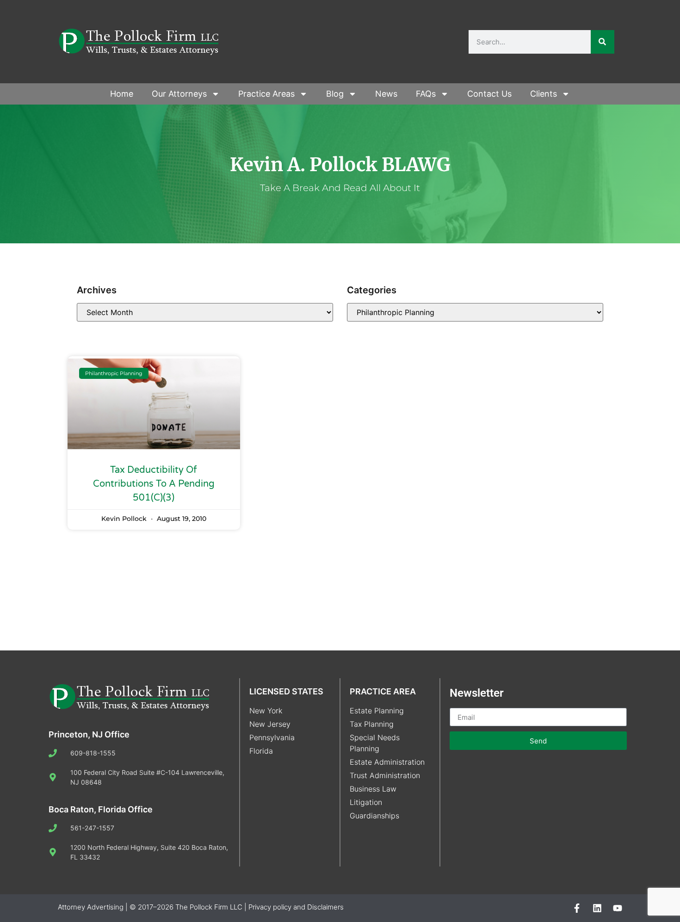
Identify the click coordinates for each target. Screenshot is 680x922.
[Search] (602, 42)
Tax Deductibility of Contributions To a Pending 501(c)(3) (154, 483)
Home (121, 94)
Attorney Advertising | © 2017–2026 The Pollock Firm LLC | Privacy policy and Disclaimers (201, 907)
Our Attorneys (179, 94)
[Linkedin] (597, 908)
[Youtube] (617, 908)
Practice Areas (266, 94)
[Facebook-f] (576, 908)
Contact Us (489, 94)
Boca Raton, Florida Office (101, 809)
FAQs (426, 94)
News (386, 94)
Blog (335, 94)
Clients (543, 94)
